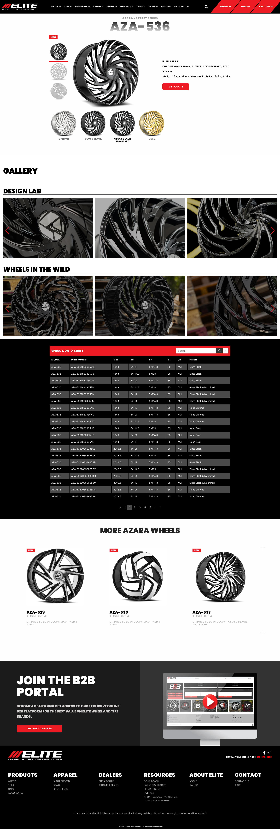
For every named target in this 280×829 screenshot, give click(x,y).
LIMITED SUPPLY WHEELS (156, 800)
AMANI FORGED (61, 781)
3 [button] (140, 507)
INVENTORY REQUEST (155, 785)
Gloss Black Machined (206, 66)
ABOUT (193, 781)
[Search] (219, 350)
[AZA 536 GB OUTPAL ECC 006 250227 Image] (232, 306)
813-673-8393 (264, 757)
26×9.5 (208, 76)
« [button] (120, 507)
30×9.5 (226, 76)
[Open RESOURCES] (132, 7)
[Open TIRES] (71, 7)
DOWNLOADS (151, 781)
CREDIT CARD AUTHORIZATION (160, 796)
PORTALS (149, 792)
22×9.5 (192, 76)
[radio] (64, 125)
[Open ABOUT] (145, 7)
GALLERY (193, 785)
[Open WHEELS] (60, 7)
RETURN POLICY (152, 789)
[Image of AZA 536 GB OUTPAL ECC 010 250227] (140, 306)
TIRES (11, 785)
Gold (225, 66)
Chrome (167, 66)
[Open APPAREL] (103, 7)
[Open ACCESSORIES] (89, 7)
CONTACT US (242, 781)
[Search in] (225, 350)
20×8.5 (173, 76)
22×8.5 (183, 76)
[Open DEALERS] (116, 7)
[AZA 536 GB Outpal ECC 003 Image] (48, 306)
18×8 (165, 76)
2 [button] (134, 507)
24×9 (200, 76)
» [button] (160, 507)
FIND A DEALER (106, 781)
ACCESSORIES (15, 792)
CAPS (11, 789)
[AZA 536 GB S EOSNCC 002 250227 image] (48, 228)
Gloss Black (182, 66)
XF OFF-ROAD (61, 789)
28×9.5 (217, 76)
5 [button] (150, 507)
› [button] (155, 507)
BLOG (238, 785)
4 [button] (145, 507)
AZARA (56, 785)
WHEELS (12, 781)
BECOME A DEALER (108, 785)
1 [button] (129, 507)
